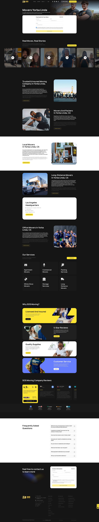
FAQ (49, 506)
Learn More (28, 352)
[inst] (56, 1)
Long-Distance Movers (61, 501)
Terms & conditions (73, 520)
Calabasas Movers (71, 501)
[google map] (54, 1)
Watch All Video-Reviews (72, 45)
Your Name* (53, 470)
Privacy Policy (50, 512)
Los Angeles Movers (71, 498)
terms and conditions (60, 27)
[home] (25, 1)
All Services (72, 258)
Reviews (49, 510)
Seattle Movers (70, 505)
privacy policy (53, 27)
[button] (34, 2)
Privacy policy (61, 520)
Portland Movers (70, 503)
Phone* (37, 23)
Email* (65, 470)
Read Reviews (56, 336)
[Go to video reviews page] (12, 57)
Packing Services (60, 503)
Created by (46, 520)
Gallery (49, 508)
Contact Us (50, 505)
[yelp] (52, 1)
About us (43, 1)
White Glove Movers (61, 506)
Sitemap (49, 515)
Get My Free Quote (73, 1)
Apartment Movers (61, 498)
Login (48, 1)
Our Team (49, 503)
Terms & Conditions (51, 513)
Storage (59, 505)
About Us (49, 501)
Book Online (50, 498)
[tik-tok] (58, 1)
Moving (34, 1)
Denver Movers (70, 506)
